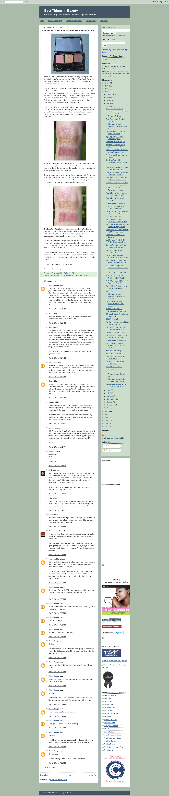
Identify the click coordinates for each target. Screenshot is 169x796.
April (108, 103)
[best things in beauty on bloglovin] (113, 634)
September (111, 399)
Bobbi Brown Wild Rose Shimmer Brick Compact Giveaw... (116, 346)
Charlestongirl (55, 276)
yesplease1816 (54, 559)
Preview (105, 35)
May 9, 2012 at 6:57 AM (57, 358)
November (110, 405)
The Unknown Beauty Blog (113, 747)
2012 (107, 92)
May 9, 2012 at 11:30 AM (57, 466)
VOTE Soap (110, 291)
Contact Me (104, 21)
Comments (109, 450)
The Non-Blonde (110, 741)
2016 (107, 420)
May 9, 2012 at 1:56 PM (57, 526)
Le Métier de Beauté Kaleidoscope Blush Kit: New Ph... (115, 296)
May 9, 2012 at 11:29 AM (57, 447)
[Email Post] (72, 273)
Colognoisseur (109, 704)
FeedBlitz (121, 35)
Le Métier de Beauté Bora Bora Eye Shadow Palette (69, 30)
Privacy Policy (91, 21)
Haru (50, 381)
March (109, 100)
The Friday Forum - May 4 (115, 142)
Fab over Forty (109, 723)
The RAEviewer (109, 744)
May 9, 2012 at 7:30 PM (57, 599)
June (109, 390)
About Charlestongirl (55, 21)
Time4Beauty (109, 750)
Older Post (93, 775)
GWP (72, 276)
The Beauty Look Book (112, 738)
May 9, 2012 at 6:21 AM (57, 309)
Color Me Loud (109, 707)
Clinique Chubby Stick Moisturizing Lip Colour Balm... (115, 304)
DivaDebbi (107, 717)
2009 (107, 83)
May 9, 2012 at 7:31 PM (57, 625)
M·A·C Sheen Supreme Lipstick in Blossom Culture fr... (117, 268)
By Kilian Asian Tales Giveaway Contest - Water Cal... (116, 162)
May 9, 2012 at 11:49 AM (57, 510)
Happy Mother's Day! (113, 216)
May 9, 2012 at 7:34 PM (57, 704)
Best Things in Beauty (61, 10)
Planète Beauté (109, 729)
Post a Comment (49, 767)
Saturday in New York (114, 354)
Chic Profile (108, 701)
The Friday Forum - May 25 (116, 340)
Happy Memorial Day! (114, 351)
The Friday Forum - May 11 (116, 203)
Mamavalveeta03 (54, 531)
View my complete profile (114, 438)
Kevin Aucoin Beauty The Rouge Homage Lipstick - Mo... (116, 374)
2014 (107, 415)
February (110, 97)
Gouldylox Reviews (111, 726)
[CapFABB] (115, 783)
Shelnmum (52, 362)
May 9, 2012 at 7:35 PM (57, 728)
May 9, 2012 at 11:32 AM (57, 494)
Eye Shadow (64, 276)
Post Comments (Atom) (58, 780)
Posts (107, 446)
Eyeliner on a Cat (110, 720)
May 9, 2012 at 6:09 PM (57, 583)
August (109, 396)
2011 (107, 89)
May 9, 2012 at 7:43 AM (57, 377)
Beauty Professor (110, 695)
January (110, 94)
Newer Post (44, 775)
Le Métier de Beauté (82, 276)
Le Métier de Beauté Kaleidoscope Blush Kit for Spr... (116, 126)
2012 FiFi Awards (112, 319)
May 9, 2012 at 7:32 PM (57, 658)
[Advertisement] (112, 524)
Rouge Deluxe (109, 732)
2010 (107, 86)
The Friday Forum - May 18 (116, 273)
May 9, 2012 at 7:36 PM (57, 763)
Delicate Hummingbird (112, 713)
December (110, 408)
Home (42, 21)
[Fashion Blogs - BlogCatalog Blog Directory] (115, 667)
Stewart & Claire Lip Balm (115, 332)
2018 (107, 423)
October (110, 402)
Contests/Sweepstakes (74, 21)
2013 (107, 412)
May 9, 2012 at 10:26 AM (57, 424)
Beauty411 (108, 698)
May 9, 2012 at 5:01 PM (57, 555)
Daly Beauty (108, 710)
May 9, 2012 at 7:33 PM (57, 686)
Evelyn (51, 470)
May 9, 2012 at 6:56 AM (57, 323)
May (108, 106)
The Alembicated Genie (112, 735)
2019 (107, 426)
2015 (107, 417)
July (108, 393)
